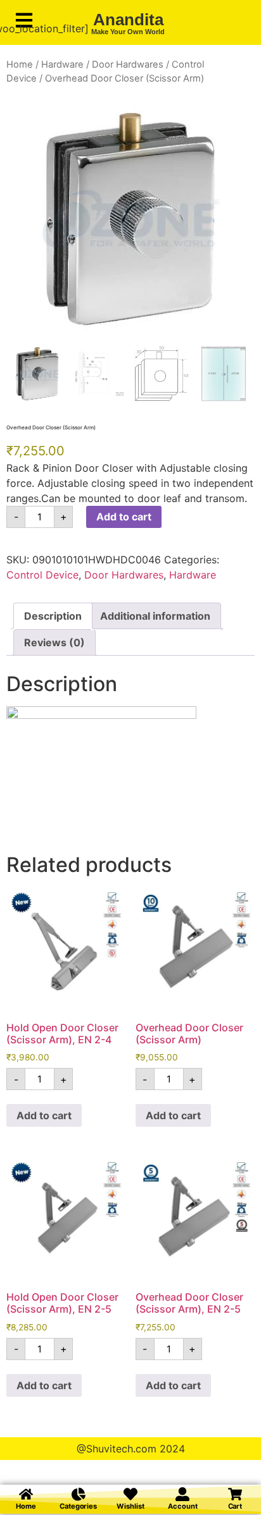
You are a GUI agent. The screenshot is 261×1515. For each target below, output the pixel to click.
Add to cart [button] (44, 1115)
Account (182, 1506)
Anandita (128, 19)
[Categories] (79, 1494)
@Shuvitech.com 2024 (131, 1448)
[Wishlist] (130, 1494)
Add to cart (123, 516)
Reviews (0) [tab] (54, 642)
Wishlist (130, 1506)
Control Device (42, 574)
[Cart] (235, 1494)
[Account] (182, 1494)
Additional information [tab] (155, 616)
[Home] (26, 1494)
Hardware (62, 64)
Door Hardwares (127, 64)
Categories (78, 1506)
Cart (235, 1506)
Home (19, 64)
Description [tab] (53, 616)
